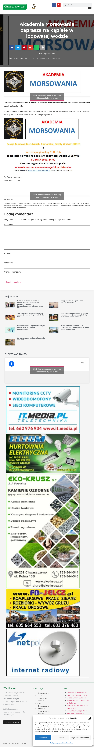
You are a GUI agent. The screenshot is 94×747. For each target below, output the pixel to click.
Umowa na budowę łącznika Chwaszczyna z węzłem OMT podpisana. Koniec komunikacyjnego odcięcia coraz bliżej (30, 304)
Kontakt (40, 701)
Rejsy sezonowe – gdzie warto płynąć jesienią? (72, 301)
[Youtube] (59, 5)
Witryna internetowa (12, 272)
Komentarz (9, 224)
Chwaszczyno (43, 693)
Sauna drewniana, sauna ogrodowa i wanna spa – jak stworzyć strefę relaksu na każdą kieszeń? (74, 315)
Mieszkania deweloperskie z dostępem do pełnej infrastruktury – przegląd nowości (75, 327)
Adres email (9, 263)
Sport (52, 53)
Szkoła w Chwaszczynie (77, 695)
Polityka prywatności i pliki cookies (61, 743)
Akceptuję (43, 738)
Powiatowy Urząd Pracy (77, 711)
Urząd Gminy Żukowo (76, 698)
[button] (89, 718)
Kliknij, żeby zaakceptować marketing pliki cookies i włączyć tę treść (47, 96)
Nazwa (7, 253)
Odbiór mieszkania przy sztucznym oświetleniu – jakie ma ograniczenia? (31, 327)
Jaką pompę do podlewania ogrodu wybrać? (31, 339)
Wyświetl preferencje (80, 738)
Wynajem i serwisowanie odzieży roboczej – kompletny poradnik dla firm (30, 315)
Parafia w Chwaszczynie (77, 693)
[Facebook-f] (54, 5)
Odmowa (60, 738)
